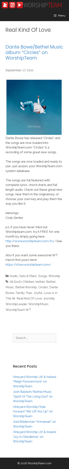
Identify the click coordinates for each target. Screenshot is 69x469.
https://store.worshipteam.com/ (28, 264)
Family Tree (24, 293)
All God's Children (22, 281)
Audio (14, 276)
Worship (54, 276)
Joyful (37, 293)
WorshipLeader (16, 304)
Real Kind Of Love (29, 298)
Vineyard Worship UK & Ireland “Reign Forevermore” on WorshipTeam (34, 381)
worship (49, 298)
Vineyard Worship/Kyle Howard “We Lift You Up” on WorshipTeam (33, 411)
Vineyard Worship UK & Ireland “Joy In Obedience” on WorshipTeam (34, 436)
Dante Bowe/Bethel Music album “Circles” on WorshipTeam (34, 52)
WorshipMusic (38, 304)
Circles (43, 287)
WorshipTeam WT (18, 310)
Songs (42, 276)
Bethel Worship (26, 287)
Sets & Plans (28, 276)
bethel (40, 281)
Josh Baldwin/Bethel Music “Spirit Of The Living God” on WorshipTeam (33, 396)
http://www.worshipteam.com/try (30, 241)
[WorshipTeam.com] (31, 5)
